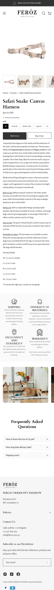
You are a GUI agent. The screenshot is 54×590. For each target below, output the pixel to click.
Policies (7, 512)
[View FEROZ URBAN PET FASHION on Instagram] (5, 574)
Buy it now (39, 136)
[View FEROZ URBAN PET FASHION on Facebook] (18, 574)
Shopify (39, 582)
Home (5, 93)
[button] (43, 13)
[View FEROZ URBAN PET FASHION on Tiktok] (12, 574)
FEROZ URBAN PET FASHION (22, 493)
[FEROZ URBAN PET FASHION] (27, 13)
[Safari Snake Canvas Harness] (9, 81)
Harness (13, 93)
